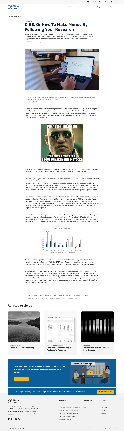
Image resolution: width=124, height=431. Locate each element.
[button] (71, 7)
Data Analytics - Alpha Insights (67, 416)
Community (105, 7)
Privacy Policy (93, 428)
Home (64, 7)
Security (101, 428)
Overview (61, 404)
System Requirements (110, 428)
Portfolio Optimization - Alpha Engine (69, 407)
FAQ (85, 407)
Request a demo (21, 379)
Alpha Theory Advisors (65, 419)
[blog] (24, 333)
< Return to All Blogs (14, 16)
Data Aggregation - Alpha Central (68, 413)
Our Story (104, 407)
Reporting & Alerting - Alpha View (68, 410)
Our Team (104, 410)
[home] (13, 7)
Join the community (105, 391)
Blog (98, 7)
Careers (103, 413)
